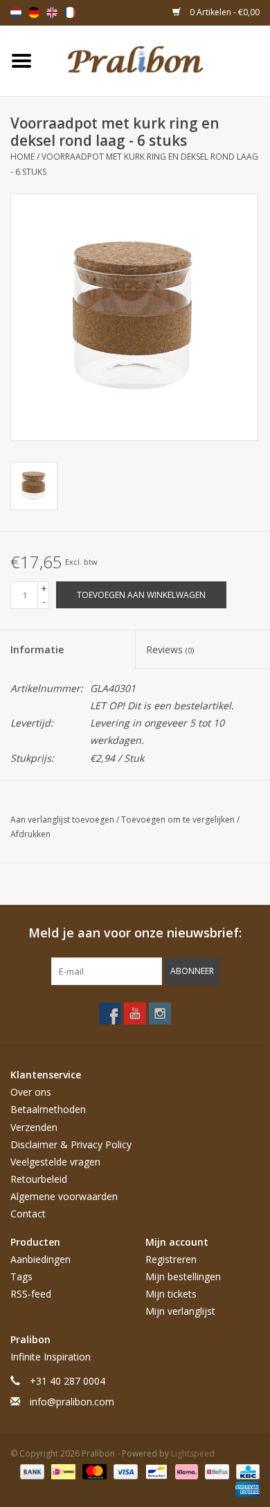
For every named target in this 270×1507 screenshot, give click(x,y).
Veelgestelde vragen (55, 1161)
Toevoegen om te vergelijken (179, 819)
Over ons (30, 1091)
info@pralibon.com (72, 1401)
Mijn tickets (171, 1293)
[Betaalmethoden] (30, 1471)
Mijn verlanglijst (180, 1311)
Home (22, 156)
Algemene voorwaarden (64, 1196)
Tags (21, 1276)
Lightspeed (193, 1453)
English (51, 12)
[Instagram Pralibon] (160, 1013)
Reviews (170, 649)
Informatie (37, 649)
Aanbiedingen (40, 1259)
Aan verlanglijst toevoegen (63, 819)
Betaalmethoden (48, 1109)
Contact (28, 1213)
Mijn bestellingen (183, 1276)
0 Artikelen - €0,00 (224, 12)
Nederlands (15, 12)
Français (69, 12)
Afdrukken (30, 834)
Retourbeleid (38, 1179)
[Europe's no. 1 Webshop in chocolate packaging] (156, 59)
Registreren (171, 1259)
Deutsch (33, 12)
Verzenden (33, 1127)
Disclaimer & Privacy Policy (71, 1144)
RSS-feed (30, 1293)
